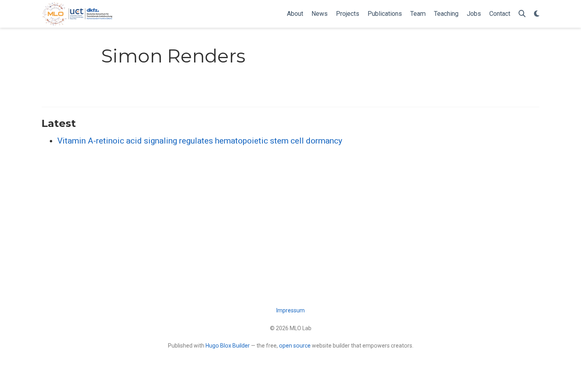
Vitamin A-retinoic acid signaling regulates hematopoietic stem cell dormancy (199, 141)
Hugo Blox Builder (228, 345)
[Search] (522, 14)
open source (295, 345)
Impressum (290, 310)
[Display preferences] (537, 14)
